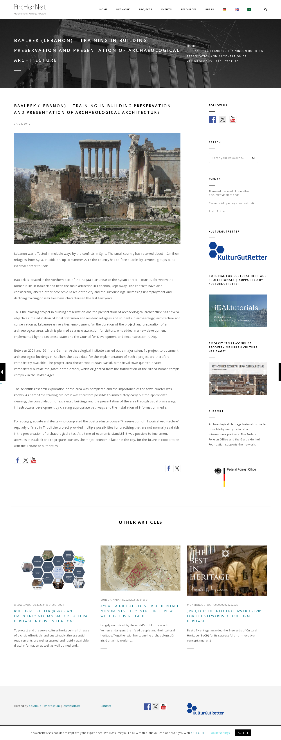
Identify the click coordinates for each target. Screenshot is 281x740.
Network (123, 9)
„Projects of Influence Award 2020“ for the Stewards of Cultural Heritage (224, 616)
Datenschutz (71, 706)
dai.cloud (35, 706)
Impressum (52, 706)
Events (166, 9)
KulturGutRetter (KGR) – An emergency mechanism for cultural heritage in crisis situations (52, 616)
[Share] (168, 468)
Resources (189, 9)
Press (209, 9)
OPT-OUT (197, 733)
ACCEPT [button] (243, 733)
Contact (106, 706)
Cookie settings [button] (219, 733)
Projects (146, 9)
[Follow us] (17, 460)
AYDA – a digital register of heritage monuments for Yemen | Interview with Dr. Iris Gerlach (140, 611)
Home (103, 9)
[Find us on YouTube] (33, 460)
